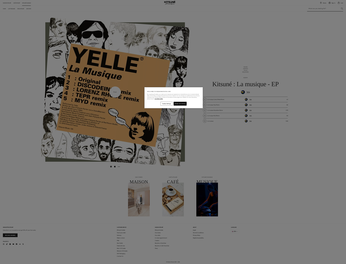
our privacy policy (159, 98)
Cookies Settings (166, 103)
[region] (173, 97)
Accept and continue (180, 103)
